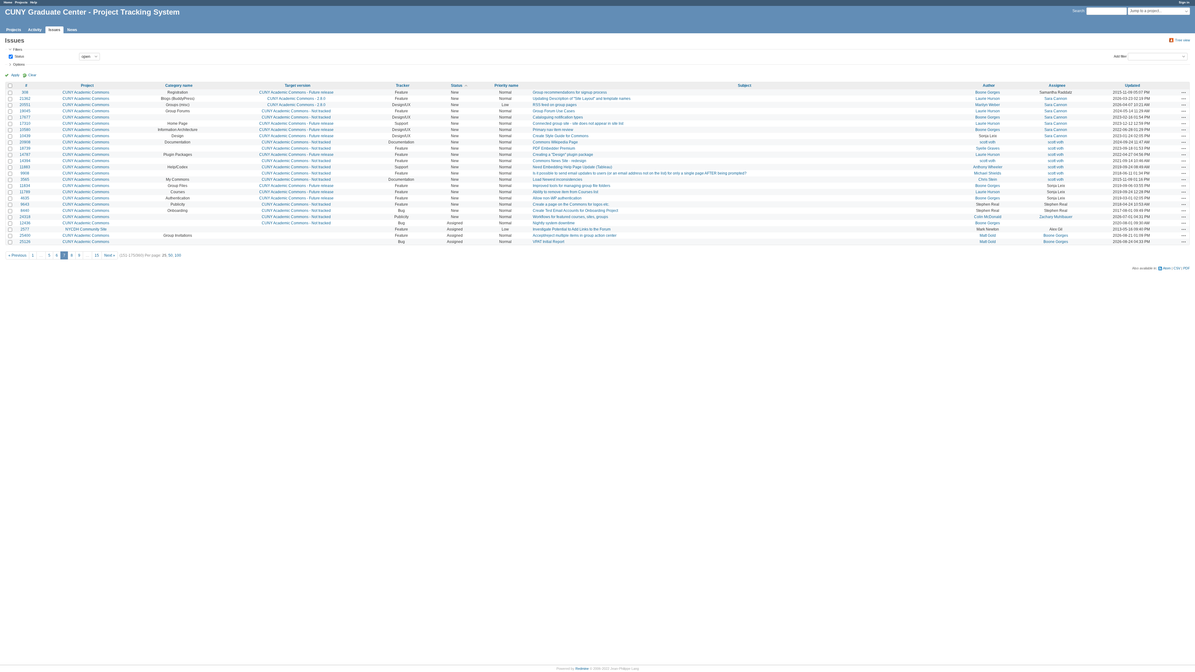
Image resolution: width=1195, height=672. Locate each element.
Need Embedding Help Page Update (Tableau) (572, 167)
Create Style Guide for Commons (560, 136)
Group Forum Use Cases (554, 111)
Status (19, 56)
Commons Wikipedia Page (555, 142)
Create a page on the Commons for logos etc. (571, 204)
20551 (25, 105)
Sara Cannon (1055, 98)
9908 (25, 173)
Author (989, 85)
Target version (297, 85)
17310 (25, 123)
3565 (25, 179)
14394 (25, 161)
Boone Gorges (987, 92)
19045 (25, 111)
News (72, 30)
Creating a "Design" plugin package (563, 154)
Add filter (1120, 56)
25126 (25, 242)
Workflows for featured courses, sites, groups (570, 217)
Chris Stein (987, 179)
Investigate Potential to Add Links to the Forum (572, 229)
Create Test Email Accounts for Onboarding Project (575, 210)
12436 (25, 223)
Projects (21, 2)
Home (8, 2)
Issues (54, 30)
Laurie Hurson (988, 98)
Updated (1132, 85)
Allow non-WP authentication (557, 198)
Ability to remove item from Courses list (565, 192)
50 (170, 255)
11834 (25, 186)
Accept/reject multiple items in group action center (574, 235)
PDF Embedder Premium (554, 148)
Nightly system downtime (554, 223)
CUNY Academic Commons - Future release (296, 92)
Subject (744, 85)
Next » (109, 255)
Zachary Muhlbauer (1055, 217)
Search (1078, 11)
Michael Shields (987, 173)
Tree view (1182, 40)
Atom (1167, 268)
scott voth (988, 142)
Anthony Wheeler (987, 167)
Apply (15, 75)
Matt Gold (988, 235)
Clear (32, 75)
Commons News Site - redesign (559, 161)
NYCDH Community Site (86, 229)
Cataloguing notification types (558, 117)
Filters (17, 49)
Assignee (1057, 85)
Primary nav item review (553, 130)
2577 (25, 229)
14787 (25, 154)
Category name (179, 85)
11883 (25, 167)
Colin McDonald (987, 217)
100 (178, 255)
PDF (1186, 268)
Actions (1183, 92)
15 (97, 255)
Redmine (582, 668)
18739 (25, 148)
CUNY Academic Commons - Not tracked (296, 111)
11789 (25, 192)
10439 (25, 136)
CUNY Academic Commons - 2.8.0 (296, 98)
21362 (25, 98)
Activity (35, 30)
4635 (25, 198)
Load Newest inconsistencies (557, 179)
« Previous (17, 255)
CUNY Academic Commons (86, 92)
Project (87, 85)
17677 (25, 117)
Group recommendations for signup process (570, 92)
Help (33, 2)
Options (19, 64)
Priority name (506, 85)
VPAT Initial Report (548, 242)
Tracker (403, 85)
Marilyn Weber (987, 105)
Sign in (1184, 2)
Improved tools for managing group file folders (571, 186)
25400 (25, 235)
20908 (25, 142)
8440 (25, 210)
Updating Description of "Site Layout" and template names (581, 98)
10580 (25, 130)
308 (25, 92)
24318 (25, 217)
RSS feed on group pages (555, 105)
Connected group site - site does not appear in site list (578, 123)
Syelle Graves (988, 148)
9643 (25, 204)
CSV (1177, 268)
